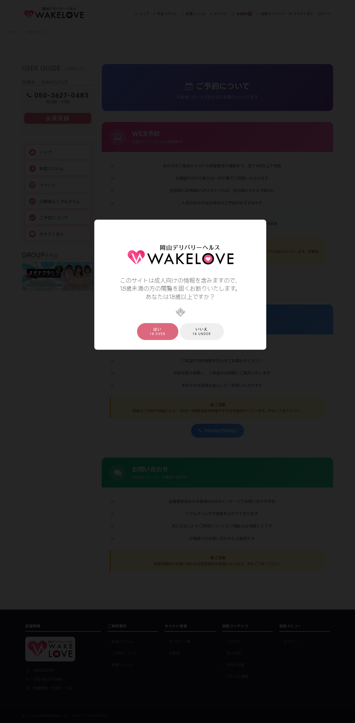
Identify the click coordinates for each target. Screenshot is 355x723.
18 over (158, 331)
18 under (201, 331)
